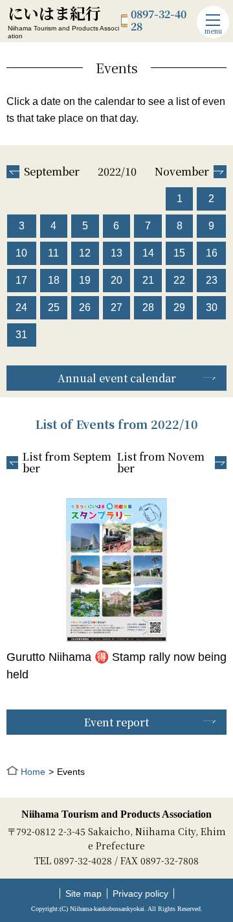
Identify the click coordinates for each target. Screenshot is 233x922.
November (182, 171)
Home (33, 771)
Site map (83, 893)
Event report (116, 722)
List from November (161, 463)
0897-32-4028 (158, 20)
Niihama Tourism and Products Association (116, 814)
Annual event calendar (117, 378)
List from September (67, 463)
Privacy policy (140, 893)
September (52, 171)
